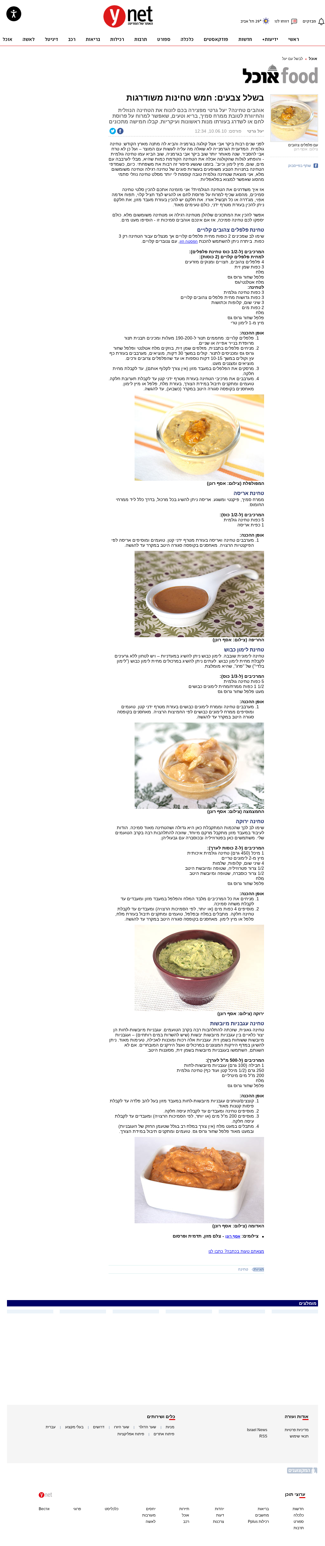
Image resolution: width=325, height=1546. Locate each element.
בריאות (263, 1509)
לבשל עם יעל (292, 58)
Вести (44, 1509)
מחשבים (262, 1515)
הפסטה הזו (189, 241)
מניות (170, 1427)
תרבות (299, 1528)
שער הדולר (147, 1427)
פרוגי (77, 1509)
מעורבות (149, 1515)
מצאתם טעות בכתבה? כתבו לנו (236, 1251)
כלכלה (299, 1515)
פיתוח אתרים (164, 1434)
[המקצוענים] (302, 1472)
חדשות (298, 1509)
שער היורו (121, 1427)
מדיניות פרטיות (296, 1430)
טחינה (243, 1269)
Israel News (257, 1430)
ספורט (299, 1521)
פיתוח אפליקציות (130, 1434)
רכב (186, 1521)
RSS (263, 1436)
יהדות (219, 1509)
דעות (220, 1515)
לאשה (151, 1521)
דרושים (98, 1427)
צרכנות (218, 1521)
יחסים (151, 1509)
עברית (51, 1427)
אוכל (313, 58)
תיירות (184, 1509)
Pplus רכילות (258, 1521)
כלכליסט (111, 1509)
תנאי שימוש (299, 1436)
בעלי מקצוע (74, 1427)
